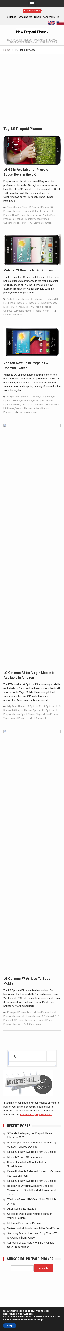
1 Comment (40, 718)
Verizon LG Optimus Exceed (35, 404)
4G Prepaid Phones (16, 1012)
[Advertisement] (32, 87)
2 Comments (34, 1024)
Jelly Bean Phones (16, 706)
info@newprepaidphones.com (36, 1114)
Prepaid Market (24, 310)
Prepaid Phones (32, 219)
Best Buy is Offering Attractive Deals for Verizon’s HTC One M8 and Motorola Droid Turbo (31, 1190)
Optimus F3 (9, 310)
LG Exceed (34, 396)
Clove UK (26, 207)
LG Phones (30, 303)
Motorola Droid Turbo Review (24, 1223)
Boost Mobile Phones (38, 1012)
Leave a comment (43, 223)
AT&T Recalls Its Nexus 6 (21, 1208)
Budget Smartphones (18, 299)
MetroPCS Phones (12, 307)
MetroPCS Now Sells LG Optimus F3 (30, 270)
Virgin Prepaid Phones (14, 718)
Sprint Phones (28, 714)
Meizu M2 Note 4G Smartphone (25, 1157)
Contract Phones (40, 207)
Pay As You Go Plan (45, 215)
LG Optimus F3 (50, 299)
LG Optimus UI (50, 706)
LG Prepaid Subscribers (33, 211)
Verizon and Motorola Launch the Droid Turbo (33, 1228)
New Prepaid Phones (23, 215)
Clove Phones (14, 207)
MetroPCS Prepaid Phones (37, 307)
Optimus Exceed (11, 404)
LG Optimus (36, 299)
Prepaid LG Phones (13, 219)
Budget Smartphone (17, 396)
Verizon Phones (23, 408)
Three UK (21, 223)
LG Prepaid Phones (46, 303)
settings (38, 1319)
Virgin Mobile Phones (47, 714)
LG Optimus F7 (48, 1016)
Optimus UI (51, 710)
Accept (9, 1325)
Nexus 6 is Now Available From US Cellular (31, 1151)
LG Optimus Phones (13, 303)
